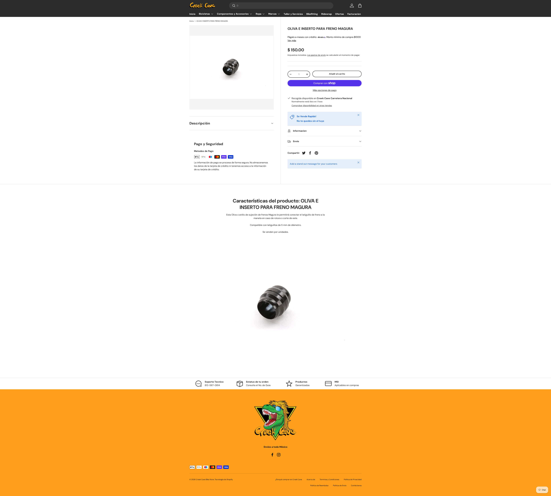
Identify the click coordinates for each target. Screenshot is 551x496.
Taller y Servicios (293, 13)
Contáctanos (356, 485)
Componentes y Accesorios (233, 13)
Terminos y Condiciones (329, 479)
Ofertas (339, 13)
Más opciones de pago (324, 90)
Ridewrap (326, 13)
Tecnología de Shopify (224, 479)
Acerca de (311, 479)
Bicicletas (204, 13)
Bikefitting (312, 13)
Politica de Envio (339, 485)
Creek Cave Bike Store (205, 479)
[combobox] (281, 5)
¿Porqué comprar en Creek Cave (288, 479)
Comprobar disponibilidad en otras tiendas (312, 105)
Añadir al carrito (337, 74)
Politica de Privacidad (353, 479)
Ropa (258, 13)
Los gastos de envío (316, 55)
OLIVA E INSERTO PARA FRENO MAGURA (212, 21)
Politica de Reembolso (319, 485)
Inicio (192, 13)
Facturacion (354, 13)
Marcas (272, 13)
